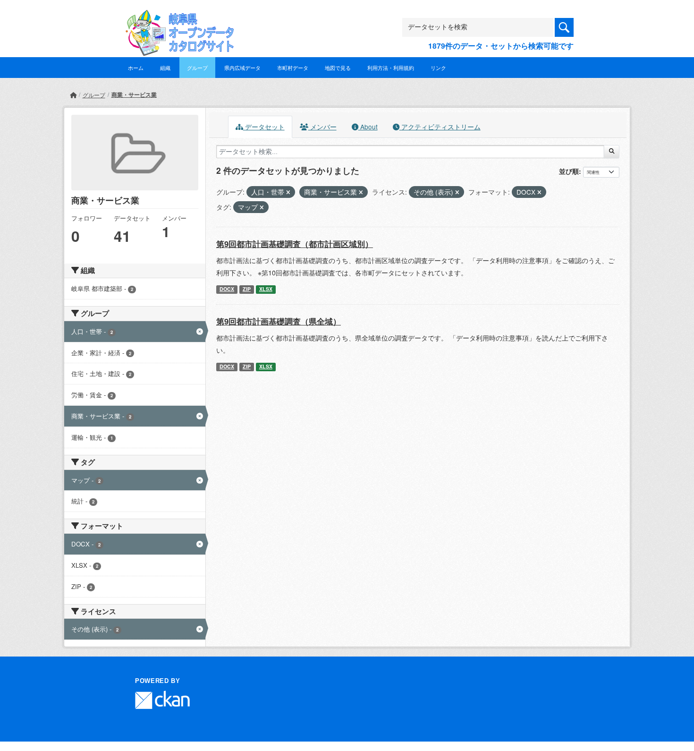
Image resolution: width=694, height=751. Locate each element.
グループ (197, 67)
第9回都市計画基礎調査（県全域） (278, 321)
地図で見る (338, 67)
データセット (264, 126)
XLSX (265, 288)
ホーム (136, 67)
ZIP (247, 288)
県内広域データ (242, 67)
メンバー (322, 126)
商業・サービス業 (134, 94)
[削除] (288, 192)
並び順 (569, 171)
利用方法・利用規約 (390, 67)
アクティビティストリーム (440, 126)
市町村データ (292, 67)
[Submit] (611, 151)
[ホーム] (73, 95)
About (368, 126)
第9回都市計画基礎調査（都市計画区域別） (294, 243)
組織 (165, 67)
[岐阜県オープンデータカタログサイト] (177, 17)
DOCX (227, 288)
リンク (438, 67)
